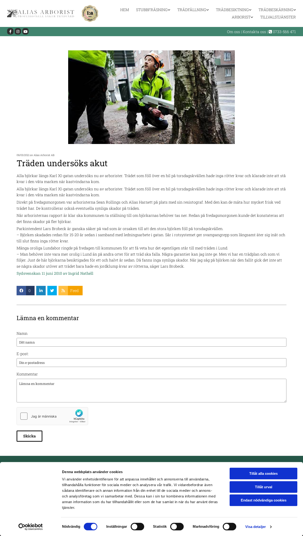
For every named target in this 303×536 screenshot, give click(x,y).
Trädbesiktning (232, 9)
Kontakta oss (254, 31)
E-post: (23, 353)
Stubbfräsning (152, 9)
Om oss (233, 31)
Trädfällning (191, 9)
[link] (149, 9)
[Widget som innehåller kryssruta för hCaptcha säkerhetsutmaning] (52, 416)
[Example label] (18, 31)
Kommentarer (276, 155)
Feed (74, 290)
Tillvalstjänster (278, 16)
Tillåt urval (263, 487)
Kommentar (27, 374)
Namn (22, 333)
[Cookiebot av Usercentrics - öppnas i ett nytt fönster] (30, 526)
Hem (124, 9)
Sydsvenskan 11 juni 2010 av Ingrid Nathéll (55, 273)
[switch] (137, 526)
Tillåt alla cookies (263, 473)
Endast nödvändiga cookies (263, 500)
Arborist (241, 16)
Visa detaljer (255, 527)
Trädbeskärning (275, 9)
